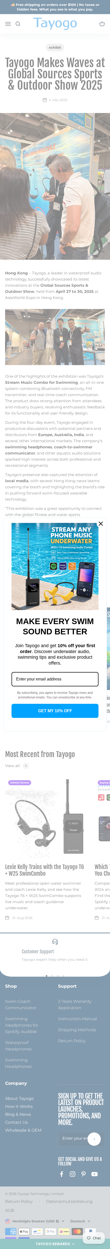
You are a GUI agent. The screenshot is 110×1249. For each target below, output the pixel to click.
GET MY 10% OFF (55, 711)
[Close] (101, 524)
